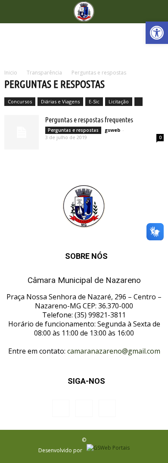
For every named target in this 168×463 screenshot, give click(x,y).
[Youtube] (107, 408)
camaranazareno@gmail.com (113, 351)
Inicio (10, 72)
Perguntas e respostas (73, 130)
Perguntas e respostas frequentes (89, 119)
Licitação (119, 101)
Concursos (20, 101)
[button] (157, 33)
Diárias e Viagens (60, 101)
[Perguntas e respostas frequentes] (21, 132)
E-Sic (94, 101)
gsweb (112, 130)
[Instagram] (84, 408)
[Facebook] (60, 408)
